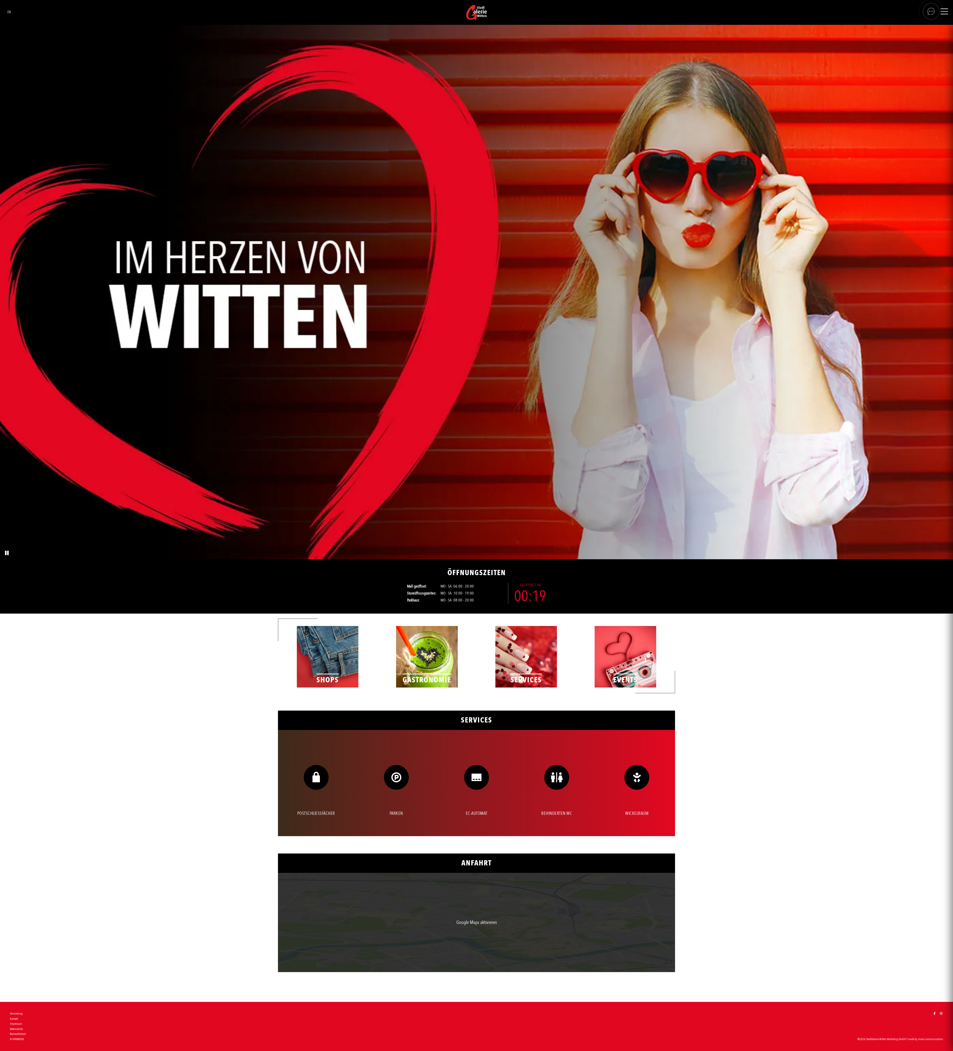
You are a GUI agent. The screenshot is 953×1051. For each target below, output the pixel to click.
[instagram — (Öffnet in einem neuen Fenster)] (941, 1014)
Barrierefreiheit (18, 1034)
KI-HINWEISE (17, 1039)
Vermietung (16, 1014)
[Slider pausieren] (6, 553)
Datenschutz (16, 1029)
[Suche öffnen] (931, 11)
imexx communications (930, 1039)
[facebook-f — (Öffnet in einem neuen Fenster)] (934, 1014)
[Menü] (944, 12)
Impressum (16, 1024)
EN (9, 12)
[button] (476, 922)
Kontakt (14, 1019)
